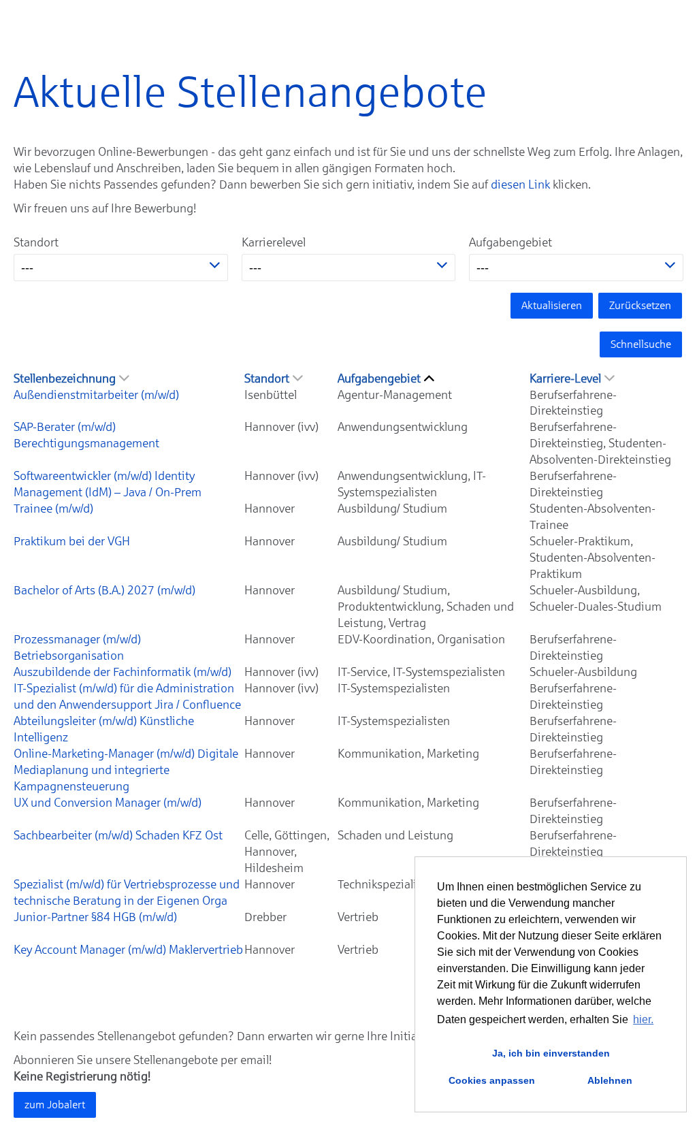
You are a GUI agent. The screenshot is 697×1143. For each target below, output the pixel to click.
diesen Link (520, 184)
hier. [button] (643, 1019)
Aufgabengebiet (510, 242)
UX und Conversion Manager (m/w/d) (107, 802)
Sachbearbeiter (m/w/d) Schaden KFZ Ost (118, 835)
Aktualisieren (551, 305)
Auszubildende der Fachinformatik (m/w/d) (122, 672)
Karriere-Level (565, 378)
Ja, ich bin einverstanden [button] (551, 1053)
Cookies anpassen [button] (492, 1080)
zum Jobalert (55, 1104)
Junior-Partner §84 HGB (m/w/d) (95, 917)
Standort (36, 242)
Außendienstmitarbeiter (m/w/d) (96, 395)
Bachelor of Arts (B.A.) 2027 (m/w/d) (104, 590)
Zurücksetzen (640, 305)
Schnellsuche (641, 344)
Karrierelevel (274, 242)
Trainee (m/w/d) (53, 508)
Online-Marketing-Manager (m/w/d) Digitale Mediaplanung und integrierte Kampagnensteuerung (126, 770)
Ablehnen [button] (609, 1080)
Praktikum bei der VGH (72, 541)
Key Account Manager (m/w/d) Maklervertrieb (128, 949)
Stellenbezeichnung (65, 378)
